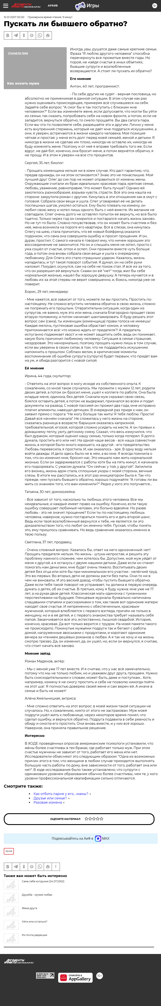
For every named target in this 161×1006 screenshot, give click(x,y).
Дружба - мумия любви (37, 894)
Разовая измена (48, 802)
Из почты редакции (34, 935)
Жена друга (29, 908)
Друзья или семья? (50, 798)
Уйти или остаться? (34, 921)
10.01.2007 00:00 (14, 17)
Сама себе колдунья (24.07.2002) (43, 881)
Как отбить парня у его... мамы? (61, 794)
